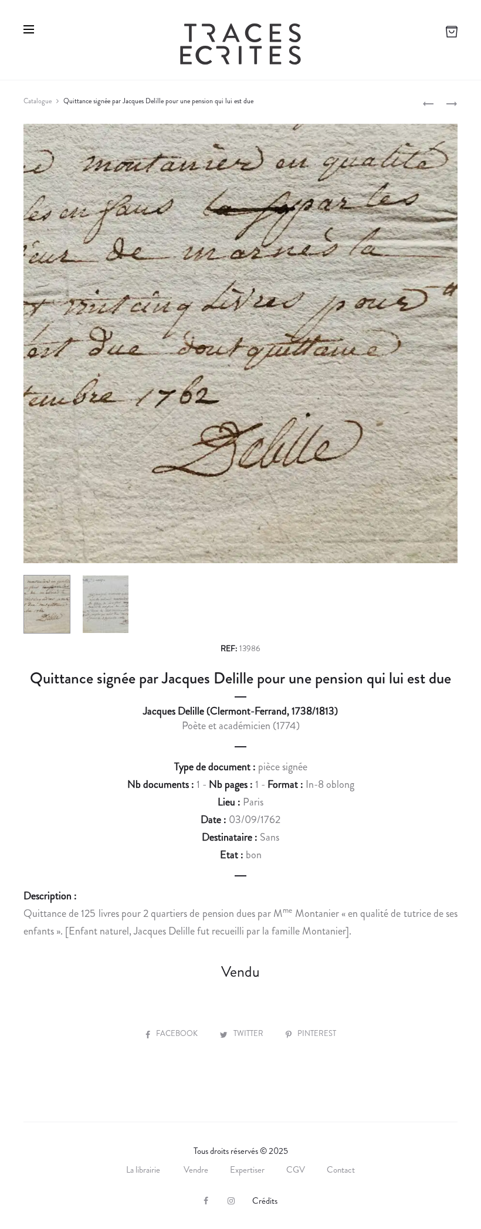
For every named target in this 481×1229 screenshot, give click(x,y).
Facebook (177, 1033)
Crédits (264, 1200)
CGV (295, 1169)
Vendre (196, 1169)
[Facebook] (206, 1201)
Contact (341, 1169)
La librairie (144, 1169)
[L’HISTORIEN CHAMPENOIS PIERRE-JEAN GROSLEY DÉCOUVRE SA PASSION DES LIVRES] (428, 102)
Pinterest (316, 1033)
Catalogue (37, 101)
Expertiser (247, 1169)
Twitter (249, 1033)
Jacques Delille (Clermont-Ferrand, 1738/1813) (240, 711)
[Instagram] (231, 1201)
